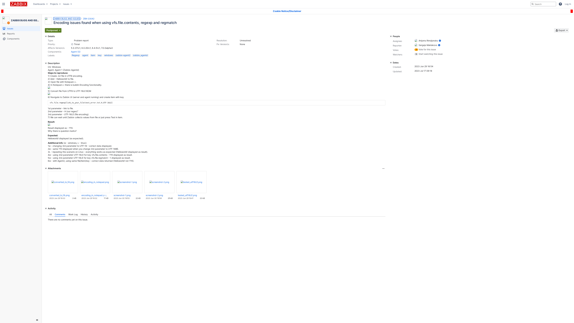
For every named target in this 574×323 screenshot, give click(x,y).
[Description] (46, 63)
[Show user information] (440, 40)
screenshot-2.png (154, 195)
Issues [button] (66, 4)
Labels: (51, 55)
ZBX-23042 (88, 18)
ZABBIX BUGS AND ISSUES (67, 18)
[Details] (46, 36)
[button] (3, 4)
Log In (568, 4)
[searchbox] (543, 4)
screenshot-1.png (122, 195)
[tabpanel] (216, 219)
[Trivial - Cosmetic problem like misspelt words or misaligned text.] (72, 44)
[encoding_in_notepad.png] (49, 88)
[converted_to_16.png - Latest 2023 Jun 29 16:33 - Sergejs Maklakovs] (63, 182)
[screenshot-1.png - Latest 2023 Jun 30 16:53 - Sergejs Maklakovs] (127, 182)
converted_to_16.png (59, 195)
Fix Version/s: (223, 44)
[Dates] (391, 63)
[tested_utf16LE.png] (49, 125)
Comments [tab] (60, 214)
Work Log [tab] (73, 214)
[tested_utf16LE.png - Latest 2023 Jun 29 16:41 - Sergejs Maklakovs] (191, 182)
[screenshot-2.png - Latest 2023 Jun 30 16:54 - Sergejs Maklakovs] (159, 182)
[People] (391, 36)
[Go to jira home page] (19, 4)
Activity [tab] (94, 214)
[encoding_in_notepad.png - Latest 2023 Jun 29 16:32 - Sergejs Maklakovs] (95, 182)
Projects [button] (54, 4)
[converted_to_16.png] (49, 94)
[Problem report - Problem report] (72, 40)
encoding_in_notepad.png (94, 195)
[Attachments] (46, 168)
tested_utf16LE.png (187, 195)
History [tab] (84, 214)
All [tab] (50, 214)
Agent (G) (75, 51)
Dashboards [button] (39, 4)
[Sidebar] (37, 320)
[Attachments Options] (383, 168)
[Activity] (46, 208)
